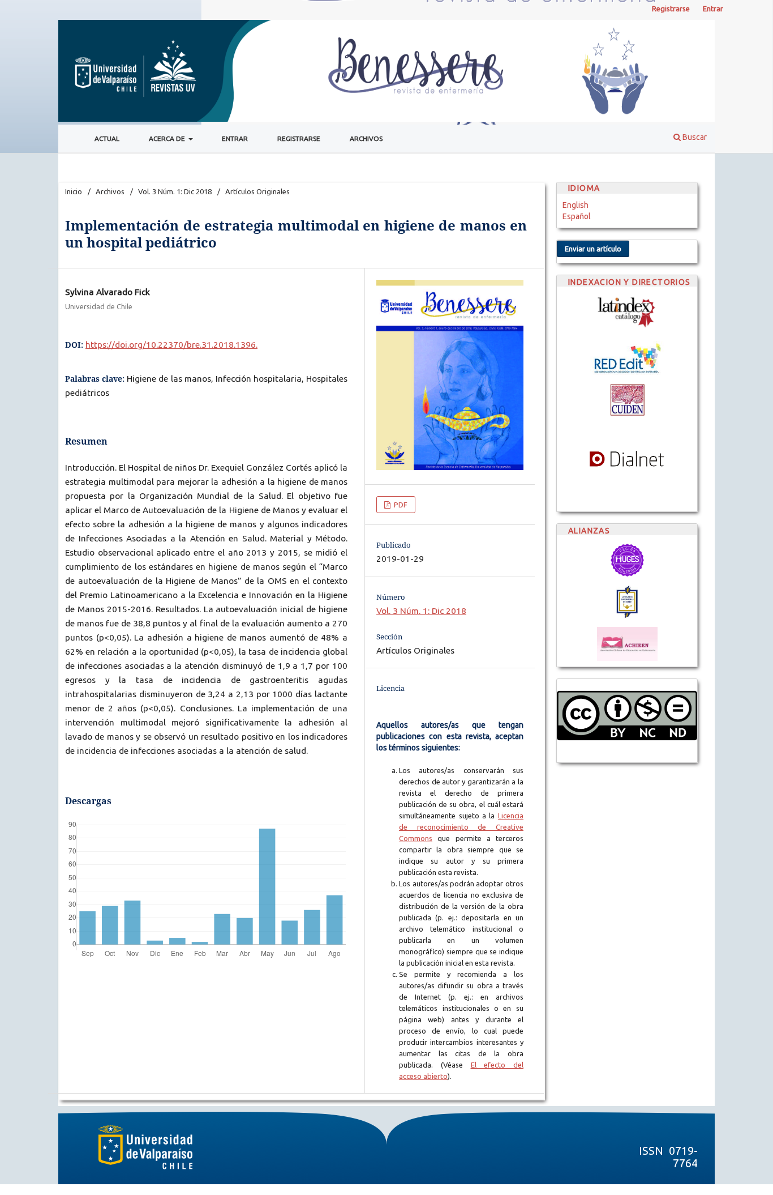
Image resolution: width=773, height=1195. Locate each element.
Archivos (366, 138)
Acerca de (168, 138)
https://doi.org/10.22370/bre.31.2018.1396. (171, 344)
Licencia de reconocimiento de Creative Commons (461, 827)
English (575, 205)
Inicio (73, 191)
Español (576, 216)
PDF (399, 505)
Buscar (694, 137)
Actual (107, 138)
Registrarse (298, 138)
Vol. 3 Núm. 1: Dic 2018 (175, 191)
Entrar (235, 138)
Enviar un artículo (593, 249)
